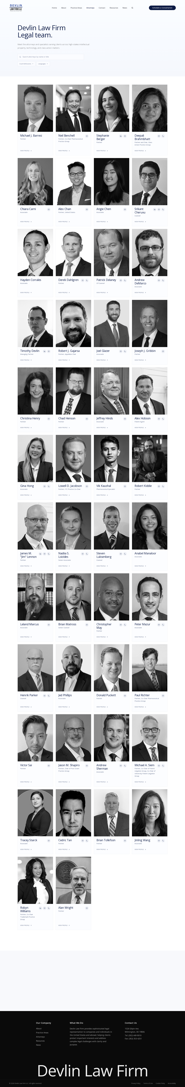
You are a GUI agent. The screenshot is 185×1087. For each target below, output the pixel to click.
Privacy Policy (135, 1083)
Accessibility (172, 1083)
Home (54, 8)
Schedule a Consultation (162, 8)
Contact (102, 8)
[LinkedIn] (120, 136)
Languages (42, 64)
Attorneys (90, 8)
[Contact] (87, 136)
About (63, 8)
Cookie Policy (160, 1083)
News (124, 8)
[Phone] (163, 136)
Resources (114, 8)
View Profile (25, 151)
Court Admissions (25, 64)
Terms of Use (148, 1083)
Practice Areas (76, 8)
